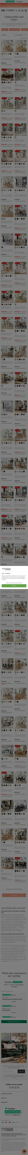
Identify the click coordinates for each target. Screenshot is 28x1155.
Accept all (14, 585)
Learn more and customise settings (14, 582)
